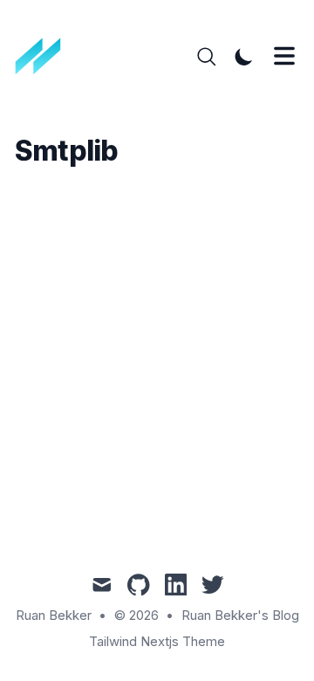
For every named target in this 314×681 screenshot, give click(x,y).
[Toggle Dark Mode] (244, 56)
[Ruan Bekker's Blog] (44, 57)
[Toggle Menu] (284, 56)
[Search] (206, 56)
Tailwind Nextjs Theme (157, 642)
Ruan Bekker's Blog (240, 615)
